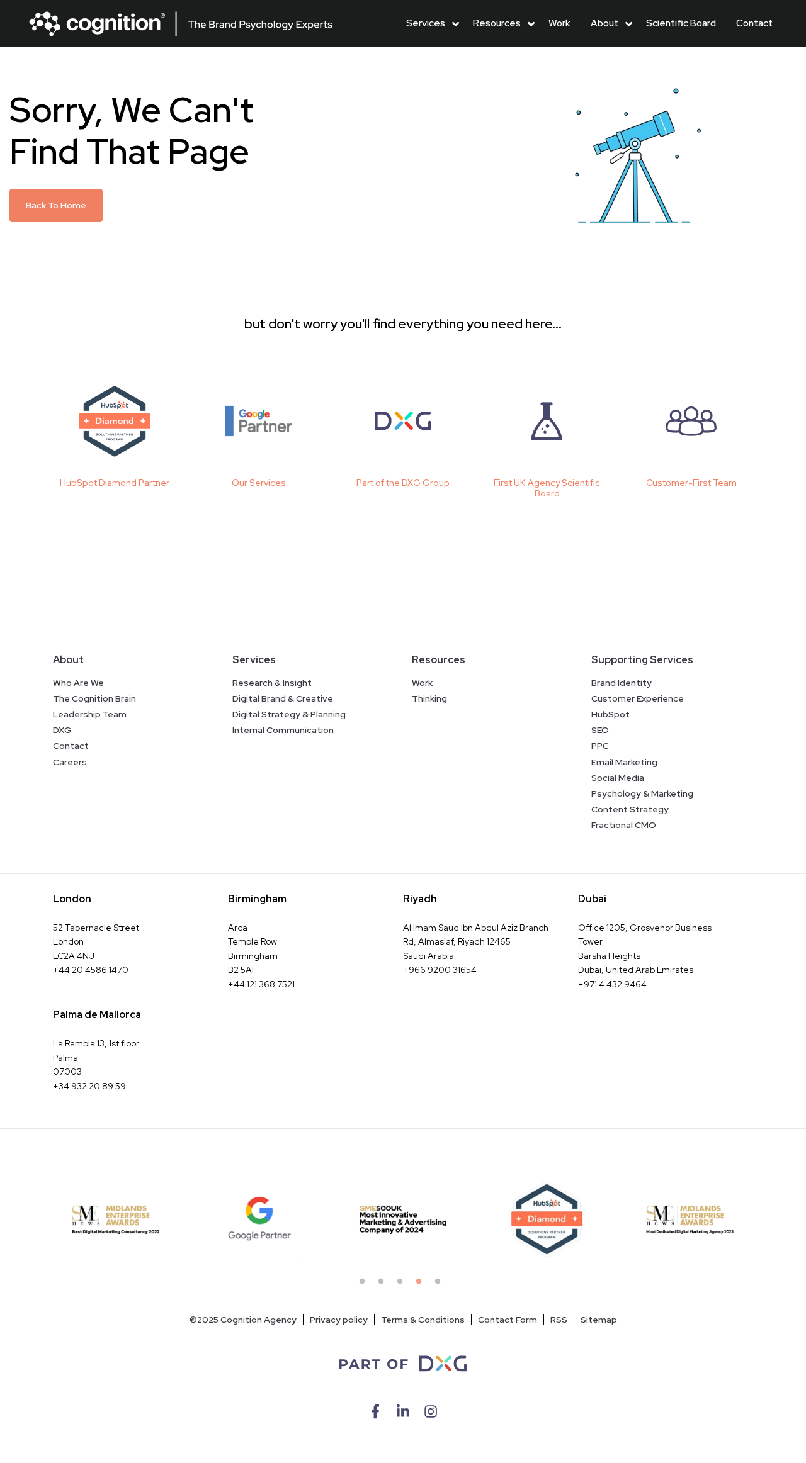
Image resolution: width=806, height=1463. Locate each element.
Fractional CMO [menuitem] (623, 825)
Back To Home (56, 205)
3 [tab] (403, 1285)
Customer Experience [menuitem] (637, 698)
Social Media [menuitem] (617, 777)
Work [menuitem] (422, 682)
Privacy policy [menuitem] (339, 1319)
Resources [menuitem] (438, 659)
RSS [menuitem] (558, 1319)
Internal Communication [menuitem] (283, 730)
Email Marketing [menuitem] (624, 762)
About (604, 23)
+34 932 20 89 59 (89, 1086)
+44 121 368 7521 (261, 984)
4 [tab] (422, 1285)
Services (425, 23)
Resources (497, 23)
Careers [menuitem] (70, 762)
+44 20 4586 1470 (90, 969)
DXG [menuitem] (62, 730)
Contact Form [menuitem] (507, 1319)
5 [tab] (440, 1285)
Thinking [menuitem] (429, 698)
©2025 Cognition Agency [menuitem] (243, 1319)
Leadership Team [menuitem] (90, 714)
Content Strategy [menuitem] (630, 809)
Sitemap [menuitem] (599, 1319)
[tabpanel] (116, 1219)
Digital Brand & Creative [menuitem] (282, 698)
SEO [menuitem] (600, 730)
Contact (754, 23)
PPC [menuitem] (600, 745)
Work (559, 23)
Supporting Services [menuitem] (642, 659)
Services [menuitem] (254, 659)
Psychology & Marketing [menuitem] (642, 793)
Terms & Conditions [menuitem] (423, 1319)
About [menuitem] (68, 659)
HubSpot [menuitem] (610, 714)
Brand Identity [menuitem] (621, 682)
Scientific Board (681, 23)
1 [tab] (365, 1285)
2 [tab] (384, 1285)
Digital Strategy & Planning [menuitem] (289, 714)
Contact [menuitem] (71, 745)
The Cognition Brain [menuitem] (94, 698)
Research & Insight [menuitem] (272, 682)
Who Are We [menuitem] (78, 682)
